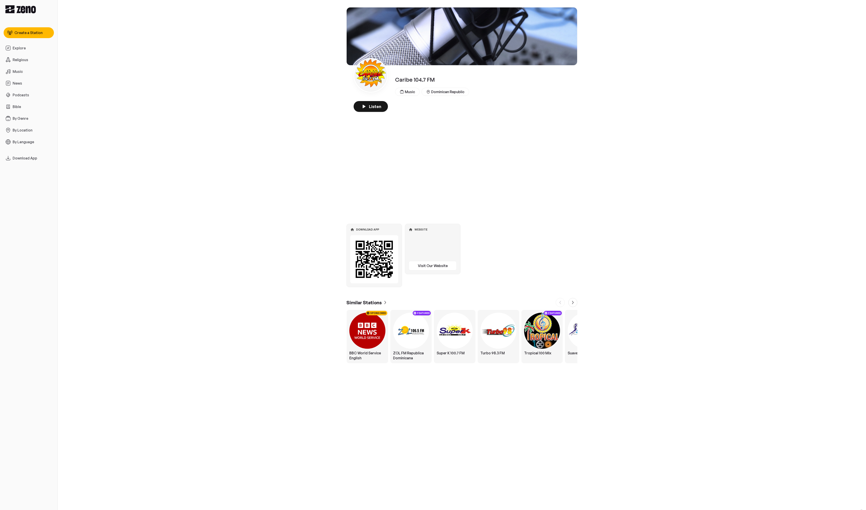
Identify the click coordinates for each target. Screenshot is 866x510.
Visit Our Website (433, 265)
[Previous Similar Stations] (560, 302)
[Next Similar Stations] (572, 302)
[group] (461, 336)
